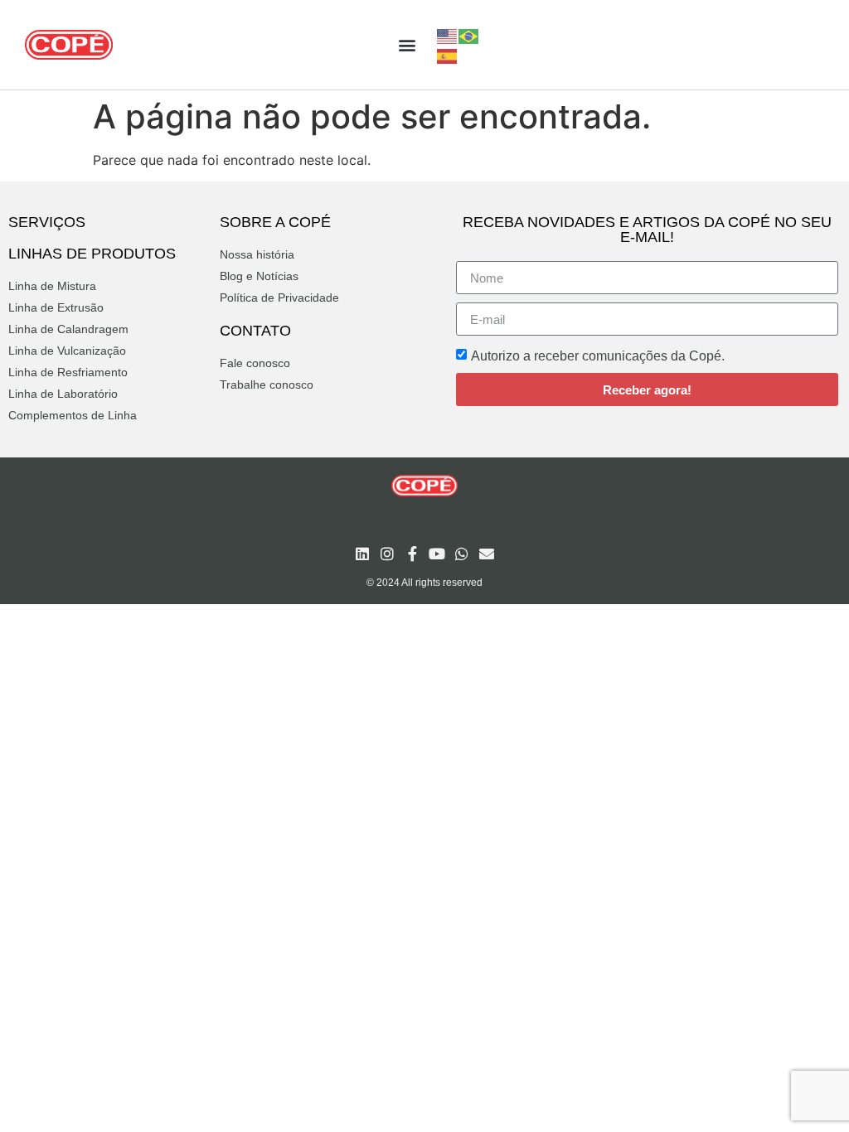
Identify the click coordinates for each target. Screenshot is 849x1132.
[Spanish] (447, 54)
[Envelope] (486, 553)
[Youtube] (436, 553)
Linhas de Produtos (92, 253)
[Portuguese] (469, 35)
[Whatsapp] (461, 553)
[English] (447, 35)
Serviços (46, 222)
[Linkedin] (362, 553)
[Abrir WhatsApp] (807, 1090)
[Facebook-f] (412, 553)
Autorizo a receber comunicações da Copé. (598, 356)
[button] (406, 45)
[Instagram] (387, 553)
